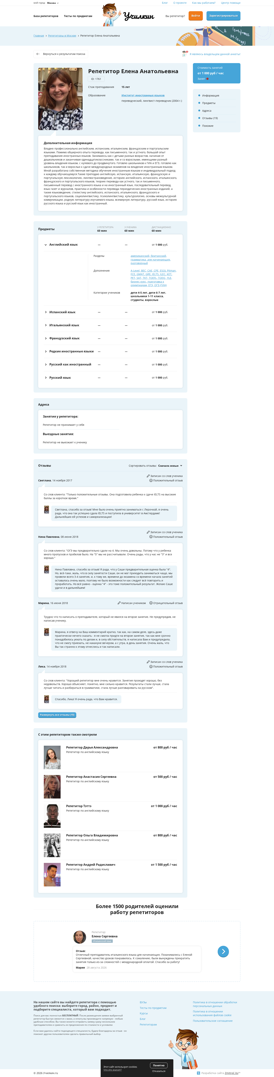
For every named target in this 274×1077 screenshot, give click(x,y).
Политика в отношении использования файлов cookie (212, 1013)
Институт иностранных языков (143, 95)
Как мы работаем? (203, 2)
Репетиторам (148, 1024)
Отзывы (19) (210, 118)
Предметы (208, 103)
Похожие (207, 125)
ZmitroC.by (231, 1073)
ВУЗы (143, 1002)
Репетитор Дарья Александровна (92, 747)
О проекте (180, 2)
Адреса (206, 110)
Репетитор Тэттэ (78, 806)
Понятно (159, 1065)
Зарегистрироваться (223, 15)
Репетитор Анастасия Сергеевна (91, 777)
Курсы (144, 1013)
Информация (210, 95)
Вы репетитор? (175, 16)
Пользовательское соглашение (213, 1020)
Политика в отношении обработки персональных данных (215, 1004)
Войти (195, 15)
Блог (165, 2)
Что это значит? (112, 1069)
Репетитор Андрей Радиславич (90, 865)
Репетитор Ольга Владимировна (92, 835)
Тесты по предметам (153, 1008)
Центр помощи (230, 2)
